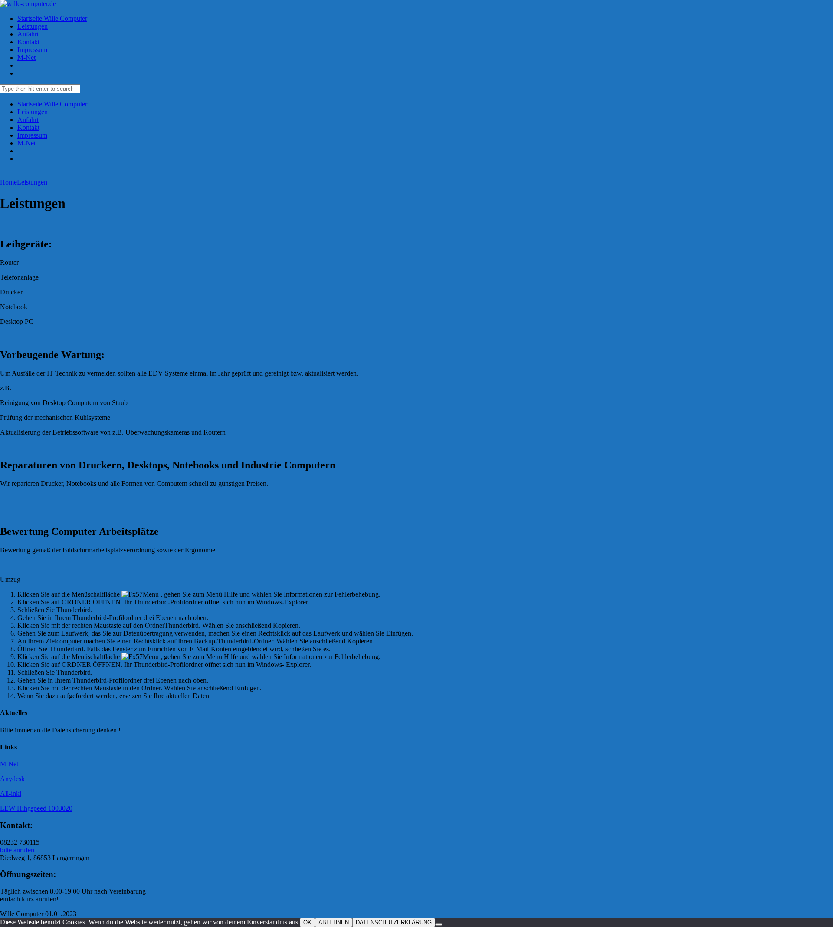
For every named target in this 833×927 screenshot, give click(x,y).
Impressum (32, 49)
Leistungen (32, 26)
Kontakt (28, 42)
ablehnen (333, 922)
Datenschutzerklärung (394, 922)
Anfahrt (28, 34)
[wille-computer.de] (28, 3)
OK (307, 922)
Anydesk (12, 778)
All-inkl (10, 793)
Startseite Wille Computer (52, 18)
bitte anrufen (17, 850)
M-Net (26, 57)
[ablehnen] (438, 924)
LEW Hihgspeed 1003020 (36, 808)
